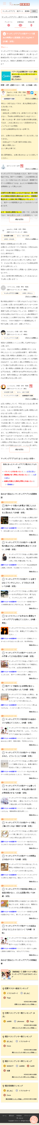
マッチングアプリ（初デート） (15, 17)
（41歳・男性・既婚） (17, 92)
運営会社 (11, 1115)
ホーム (4, 1115)
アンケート (9, 23)
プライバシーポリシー (30, 1115)
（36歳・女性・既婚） (18, 386)
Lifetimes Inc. (17, 1120)
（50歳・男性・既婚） (18, 287)
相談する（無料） (34, 1121)
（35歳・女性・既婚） (17, 229)
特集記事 (31, 23)
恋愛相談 (20, 23)
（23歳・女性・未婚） (17, 331)
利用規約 (19, 1115)
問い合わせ (20, 1118)
